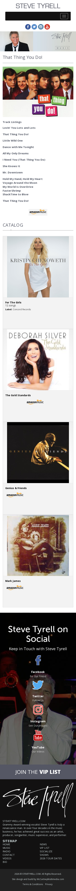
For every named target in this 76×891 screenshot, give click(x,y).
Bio (5, 862)
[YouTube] (47, 27)
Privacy (48, 884)
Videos (7, 858)
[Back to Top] (73, 888)
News (43, 844)
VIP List (44, 847)
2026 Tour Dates (51, 858)
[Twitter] (34, 27)
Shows (44, 854)
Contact (9, 854)
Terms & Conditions (33, 884)
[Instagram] (41, 27)
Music (7, 847)
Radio (7, 851)
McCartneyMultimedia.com (50, 879)
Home (6, 844)
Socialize (46, 851)
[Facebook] (28, 27)
